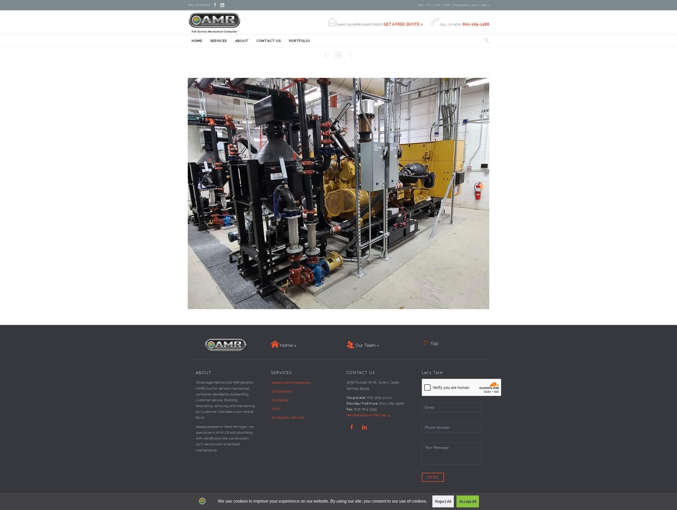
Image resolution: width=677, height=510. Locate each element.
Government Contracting (291, 383)
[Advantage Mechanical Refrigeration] (214, 20)
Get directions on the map (366, 415)
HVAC (276, 409)
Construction (282, 391)
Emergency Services (288, 417)
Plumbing (280, 400)
